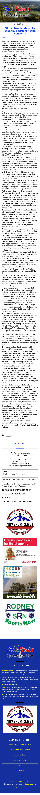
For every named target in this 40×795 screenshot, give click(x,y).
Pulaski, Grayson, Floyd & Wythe (20, 744)
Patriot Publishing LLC (18, 781)
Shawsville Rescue (20, 771)
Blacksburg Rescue (20, 760)
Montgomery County (20, 755)
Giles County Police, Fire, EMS (20, 750)
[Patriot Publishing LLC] (16, 16)
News (4, 37)
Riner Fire (20, 765)
